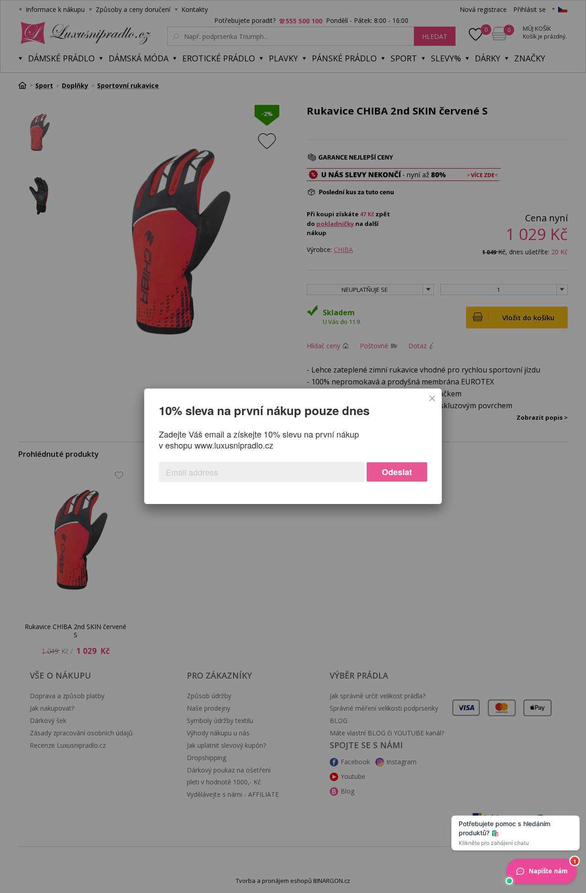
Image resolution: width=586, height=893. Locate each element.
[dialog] (293, 446)
